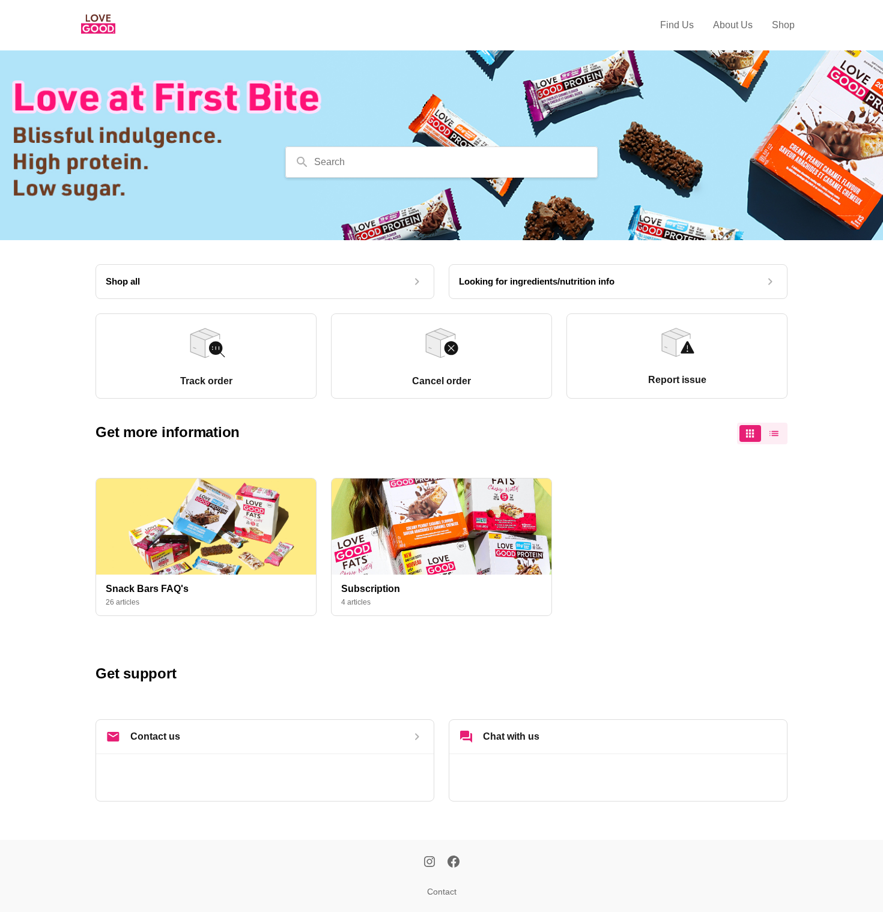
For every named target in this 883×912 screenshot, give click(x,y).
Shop (783, 25)
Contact (442, 891)
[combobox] (441, 162)
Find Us (677, 25)
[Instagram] (429, 862)
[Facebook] (453, 862)
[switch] (762, 433)
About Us (733, 25)
